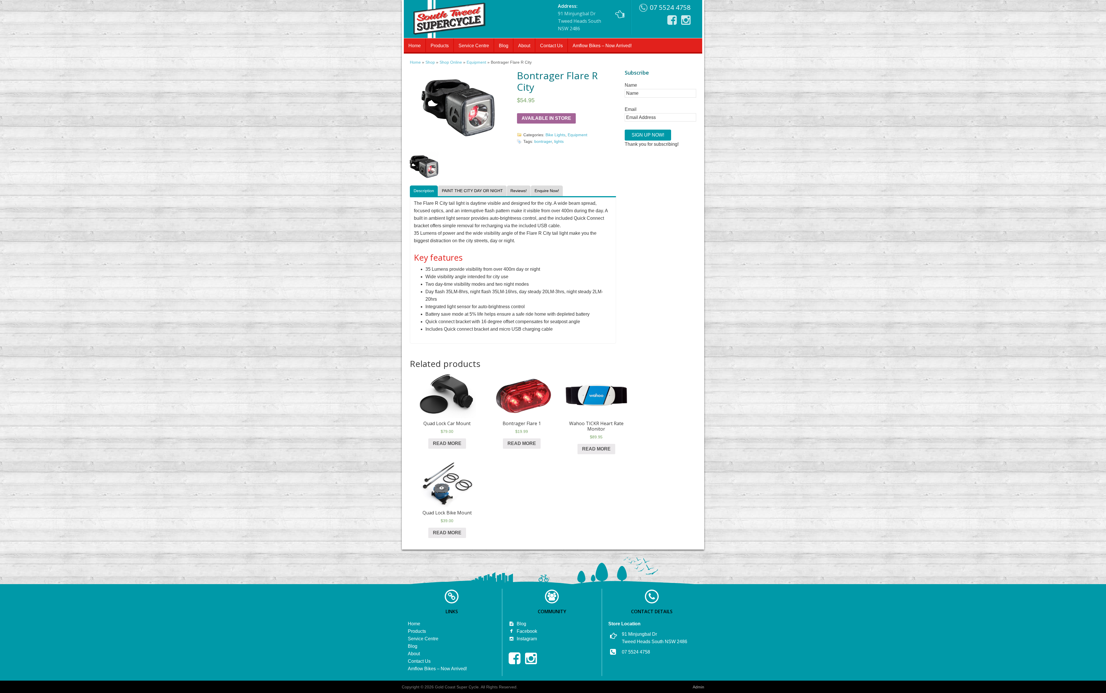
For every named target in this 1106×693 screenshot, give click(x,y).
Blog (503, 45)
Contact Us (551, 45)
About (524, 45)
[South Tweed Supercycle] (449, 36)
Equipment (476, 62)
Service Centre (474, 45)
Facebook (526, 631)
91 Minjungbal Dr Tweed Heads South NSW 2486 (579, 17)
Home (414, 45)
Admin (698, 687)
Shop (430, 62)
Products (440, 45)
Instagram (526, 638)
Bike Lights (555, 134)
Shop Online (451, 62)
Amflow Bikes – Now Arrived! (602, 45)
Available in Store (546, 118)
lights (559, 141)
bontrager (543, 141)
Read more (447, 443)
